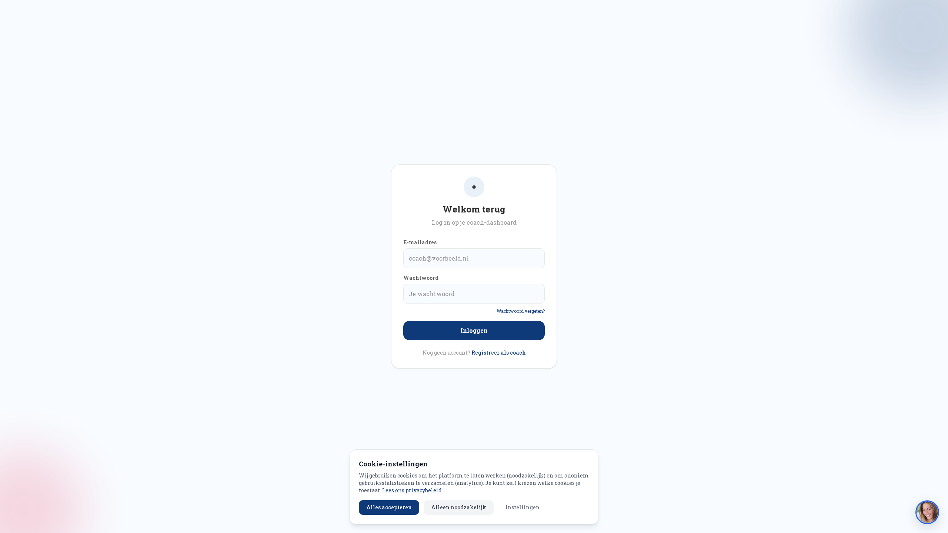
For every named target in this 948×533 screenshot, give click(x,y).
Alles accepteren (389, 507)
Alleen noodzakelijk (458, 507)
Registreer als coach (498, 352)
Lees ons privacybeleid (412, 490)
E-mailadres (420, 242)
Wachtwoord (420, 277)
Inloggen (474, 330)
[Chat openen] (927, 512)
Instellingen (522, 507)
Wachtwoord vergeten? (521, 311)
